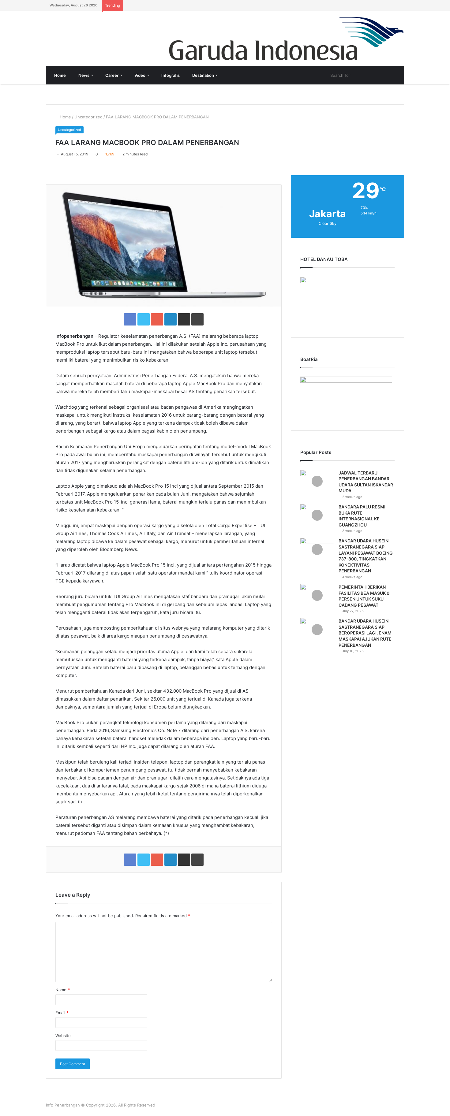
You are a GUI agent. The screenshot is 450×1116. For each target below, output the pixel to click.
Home (59, 75)
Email (62, 1012)
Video (139, 75)
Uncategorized (88, 116)
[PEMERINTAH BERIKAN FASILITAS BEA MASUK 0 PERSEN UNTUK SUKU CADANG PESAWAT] (317, 595)
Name (62, 989)
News (83, 75)
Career (111, 75)
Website (63, 1035)
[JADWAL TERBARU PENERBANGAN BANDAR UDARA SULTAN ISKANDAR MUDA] (317, 481)
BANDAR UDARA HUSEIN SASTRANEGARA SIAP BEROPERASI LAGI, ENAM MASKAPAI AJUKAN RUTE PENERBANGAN (365, 632)
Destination (202, 75)
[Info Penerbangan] (92, 30)
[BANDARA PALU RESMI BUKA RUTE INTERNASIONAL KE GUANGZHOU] (317, 515)
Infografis (170, 75)
